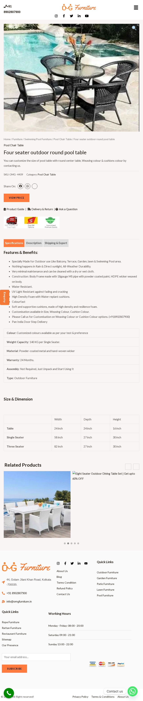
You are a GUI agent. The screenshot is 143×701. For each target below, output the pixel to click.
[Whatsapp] (133, 691)
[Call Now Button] (9, 693)
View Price (16, 197)
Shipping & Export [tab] (56, 243)
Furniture (17, 139)
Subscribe (14, 668)
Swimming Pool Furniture (38, 139)
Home (7, 139)
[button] (64, 543)
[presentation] (128, 467)
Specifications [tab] (14, 243)
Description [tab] (34, 243)
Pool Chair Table (63, 139)
